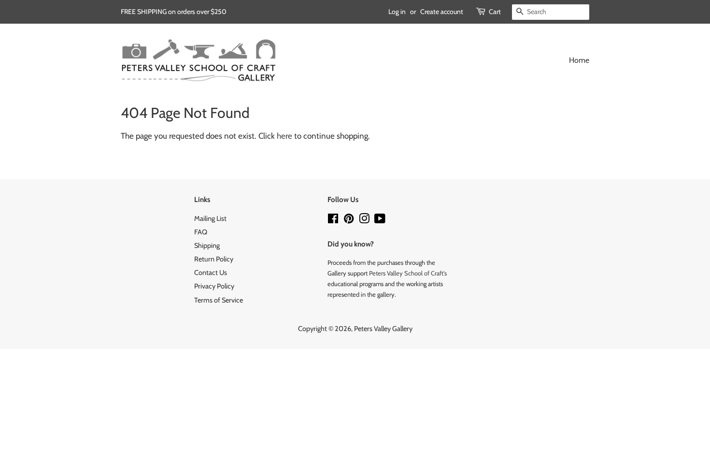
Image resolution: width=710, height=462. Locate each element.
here (284, 136)
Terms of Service (218, 300)
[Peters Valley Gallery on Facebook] (333, 220)
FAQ (200, 232)
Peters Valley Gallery (383, 328)
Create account (441, 11)
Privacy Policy (214, 286)
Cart (495, 11)
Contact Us (210, 272)
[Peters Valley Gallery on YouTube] (379, 220)
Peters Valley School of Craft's (408, 273)
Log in (397, 11)
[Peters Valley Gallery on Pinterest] (348, 220)
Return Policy (213, 259)
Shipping (207, 245)
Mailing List (210, 218)
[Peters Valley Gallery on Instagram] (364, 220)
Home (579, 60)
